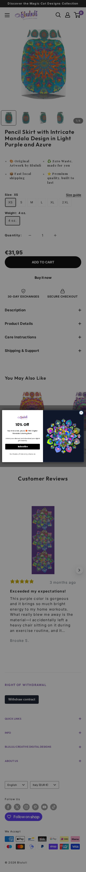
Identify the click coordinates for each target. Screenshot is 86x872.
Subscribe (23, 446)
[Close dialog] (81, 412)
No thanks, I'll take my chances (22, 454)
